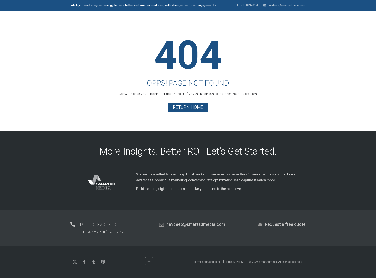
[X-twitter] (74, 261)
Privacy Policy (234, 261)
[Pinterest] (103, 261)
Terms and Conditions (207, 261)
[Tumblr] (93, 261)
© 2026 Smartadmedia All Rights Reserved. (276, 261)
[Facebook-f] (84, 261)
